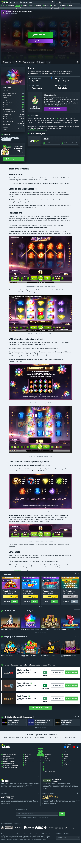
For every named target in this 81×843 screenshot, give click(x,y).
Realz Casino (22, 696)
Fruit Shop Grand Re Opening (29, 656)
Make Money (9, 629)
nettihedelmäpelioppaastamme (37, 130)
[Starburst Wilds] (40, 382)
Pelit (18, 5)
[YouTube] (74, 747)
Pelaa (14, 601)
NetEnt (57, 118)
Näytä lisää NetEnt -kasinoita (40, 707)
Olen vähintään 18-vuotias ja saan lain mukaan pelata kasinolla (34, 817)
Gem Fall (30, 629)
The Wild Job (50, 629)
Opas (31, 5)
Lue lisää (56, 8)
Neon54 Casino (23, 683)
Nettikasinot (11, 5)
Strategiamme (27, 567)
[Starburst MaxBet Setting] (40, 531)
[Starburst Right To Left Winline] (40, 260)
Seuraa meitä (67, 744)
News (70, 5)
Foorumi (46, 5)
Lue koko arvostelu (56, 109)
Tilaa (62, 814)
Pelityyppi (60, 78)
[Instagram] (71, 747)
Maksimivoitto (35, 85)
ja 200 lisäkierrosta (26, 673)
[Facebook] (65, 747)
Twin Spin (68, 629)
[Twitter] (68, 747)
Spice (6, 655)
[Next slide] (78, 573)
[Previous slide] (75, 573)
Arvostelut (54, 5)
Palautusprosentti (36, 78)
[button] (48, 62)
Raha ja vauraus (6, 140)
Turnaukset (63, 5)
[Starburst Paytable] (40, 492)
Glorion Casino (23, 670)
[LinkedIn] (77, 747)
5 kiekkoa (16, 137)
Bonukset (25, 5)
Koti (4, 5)
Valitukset (38, 5)
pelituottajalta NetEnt (12, 13)
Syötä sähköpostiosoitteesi (23, 812)
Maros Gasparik (17, 570)
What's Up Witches (68, 656)
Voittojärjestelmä (62, 85)
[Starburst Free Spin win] (40, 430)
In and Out (48, 655)
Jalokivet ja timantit (7, 137)
